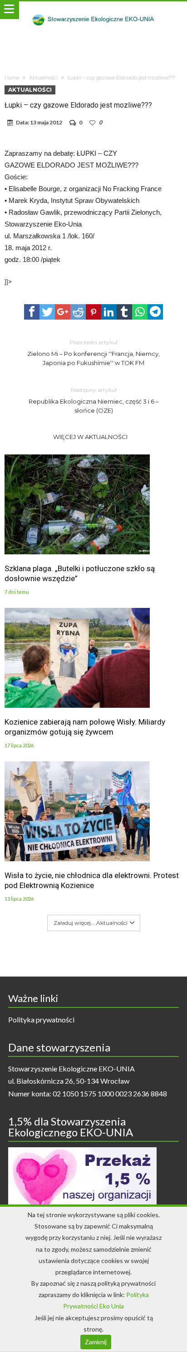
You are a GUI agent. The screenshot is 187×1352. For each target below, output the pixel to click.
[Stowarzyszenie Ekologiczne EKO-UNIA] (93, 10)
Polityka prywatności (41, 1019)
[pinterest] (93, 312)
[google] (62, 312)
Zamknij (96, 1342)
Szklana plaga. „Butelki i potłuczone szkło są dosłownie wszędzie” (80, 573)
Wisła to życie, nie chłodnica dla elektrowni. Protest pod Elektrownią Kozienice (92, 880)
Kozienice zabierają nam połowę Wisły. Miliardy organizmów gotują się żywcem (85, 726)
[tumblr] (124, 312)
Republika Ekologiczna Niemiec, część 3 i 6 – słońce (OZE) (94, 400)
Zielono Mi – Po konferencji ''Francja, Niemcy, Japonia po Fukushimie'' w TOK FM (93, 352)
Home (12, 77)
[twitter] (47, 312)
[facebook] (31, 312)
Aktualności (43, 77)
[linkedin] (109, 312)
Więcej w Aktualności (90, 436)
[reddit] (78, 312)
